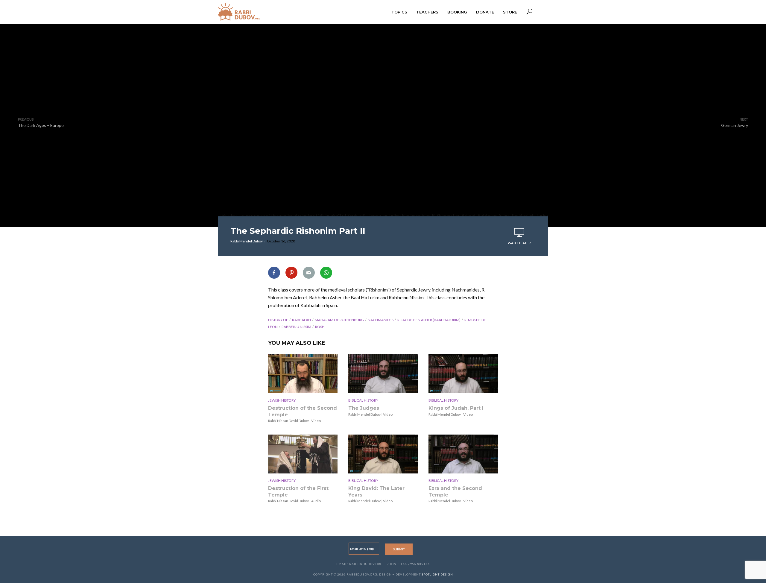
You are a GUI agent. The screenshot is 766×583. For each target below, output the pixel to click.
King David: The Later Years (376, 491)
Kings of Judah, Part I (456, 408)
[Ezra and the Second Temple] (463, 454)
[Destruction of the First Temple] (303, 454)
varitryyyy (383, 122)
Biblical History (363, 400)
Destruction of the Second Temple (302, 411)
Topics (399, 12)
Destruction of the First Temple (298, 491)
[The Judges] (383, 373)
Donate (485, 12)
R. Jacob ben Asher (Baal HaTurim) (428, 320)
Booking (457, 12)
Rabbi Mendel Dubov (246, 241)
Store (510, 12)
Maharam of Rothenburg (339, 320)
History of (278, 320)
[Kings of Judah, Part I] (463, 373)
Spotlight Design (437, 574)
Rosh (320, 326)
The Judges (363, 408)
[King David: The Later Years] (383, 454)
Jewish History (282, 400)
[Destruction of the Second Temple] (303, 373)
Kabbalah (301, 320)
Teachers (427, 12)
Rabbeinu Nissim (296, 326)
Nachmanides (380, 320)
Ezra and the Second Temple (455, 491)
